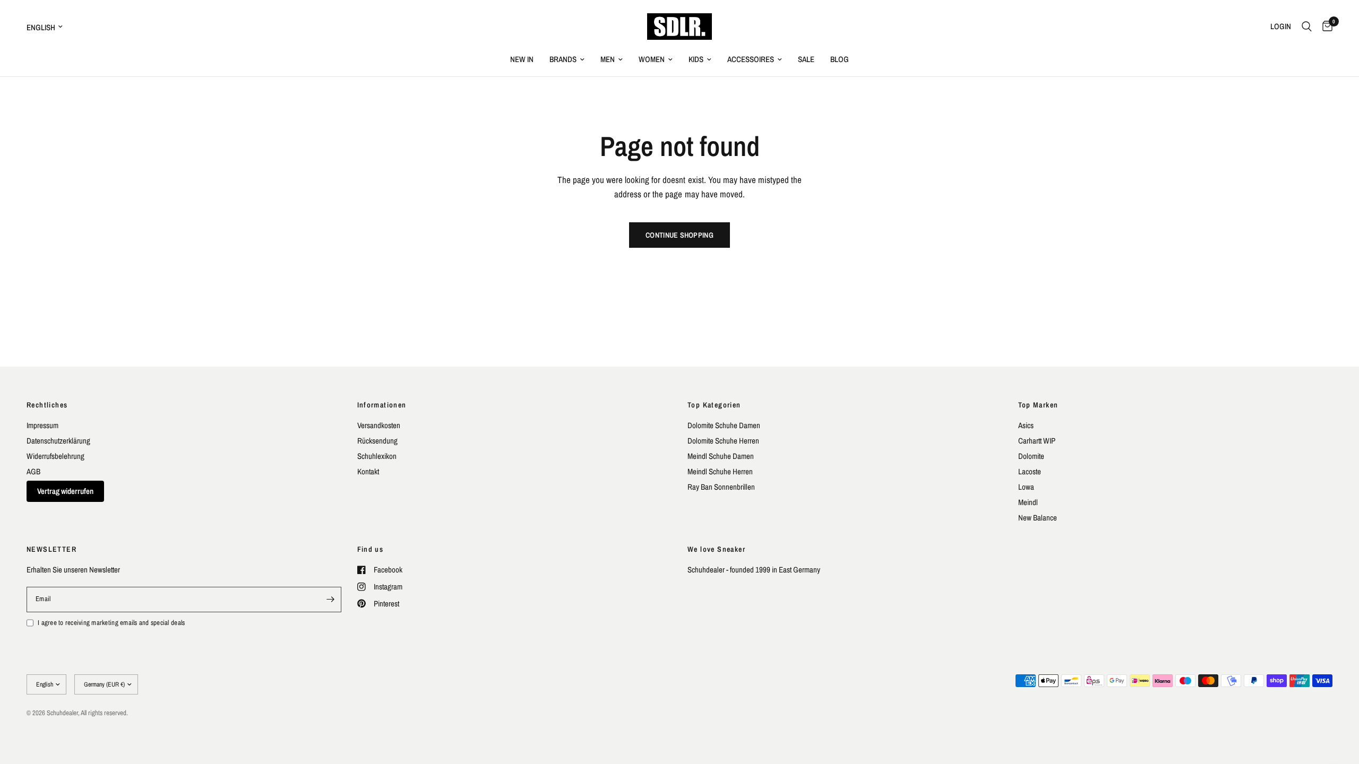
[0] (1324, 26)
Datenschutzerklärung (58, 440)
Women (652, 59)
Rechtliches (47, 405)
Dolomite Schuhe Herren (723, 440)
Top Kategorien (714, 405)
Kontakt (368, 471)
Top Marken (1038, 405)
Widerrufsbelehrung (55, 456)
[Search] (1306, 26)
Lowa (1026, 486)
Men (607, 59)
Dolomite (1031, 456)
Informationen (382, 405)
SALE (806, 59)
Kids (696, 59)
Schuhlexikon (377, 456)
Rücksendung (377, 440)
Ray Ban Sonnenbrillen (721, 486)
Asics (1026, 425)
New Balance (1037, 517)
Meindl (1028, 502)
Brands (563, 59)
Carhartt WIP (1036, 440)
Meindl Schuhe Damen (720, 456)
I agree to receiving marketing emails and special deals (111, 622)
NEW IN (522, 59)
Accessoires (750, 59)
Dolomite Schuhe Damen (723, 425)
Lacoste (1029, 471)
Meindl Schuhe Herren (720, 471)
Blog (839, 59)
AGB (33, 471)
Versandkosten (378, 425)
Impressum (42, 425)
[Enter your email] (330, 599)
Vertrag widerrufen (65, 491)
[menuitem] (521, 59)
